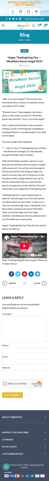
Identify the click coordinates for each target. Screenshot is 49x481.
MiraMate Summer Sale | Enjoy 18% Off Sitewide (24, 3)
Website (6, 367)
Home (21, 40)
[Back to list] (24, 283)
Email (5, 356)
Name (5, 345)
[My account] (33, 25)
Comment (7, 314)
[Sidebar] (3, 147)
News (28, 40)
